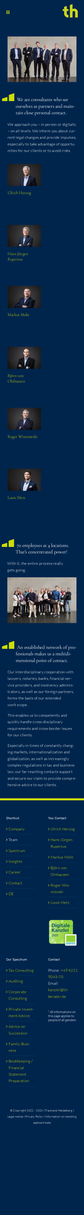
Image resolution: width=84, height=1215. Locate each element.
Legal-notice (15, 1116)
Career (15, 872)
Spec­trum (17, 850)
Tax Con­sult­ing (21, 970)
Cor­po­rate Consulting (18, 995)
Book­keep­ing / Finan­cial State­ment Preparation (21, 1071)
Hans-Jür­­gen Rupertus (61, 843)
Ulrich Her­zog (19, 192)
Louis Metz (16, 497)
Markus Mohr (19, 314)
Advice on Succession (18, 1029)
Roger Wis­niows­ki (22, 436)
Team (13, 839)
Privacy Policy (34, 1116)
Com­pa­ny (16, 828)
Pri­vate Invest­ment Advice (21, 1012)
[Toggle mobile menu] (8, 12)
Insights (15, 861)
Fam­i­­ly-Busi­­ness (19, 1047)
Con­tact (15, 883)
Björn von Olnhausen (60, 871)
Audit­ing (16, 981)
